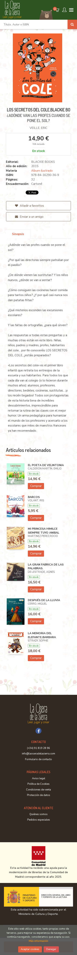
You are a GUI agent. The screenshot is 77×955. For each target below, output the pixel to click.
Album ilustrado (42, 171)
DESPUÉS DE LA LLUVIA (44, 600)
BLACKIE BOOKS (43, 162)
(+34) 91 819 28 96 (38, 748)
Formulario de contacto (38, 759)
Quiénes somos (38, 814)
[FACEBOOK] (38, 731)
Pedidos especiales (38, 820)
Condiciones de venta (38, 789)
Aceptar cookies (30, 949)
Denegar (51, 949)
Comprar (36, 486)
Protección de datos (38, 795)
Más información (38, 941)
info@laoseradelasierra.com (38, 753)
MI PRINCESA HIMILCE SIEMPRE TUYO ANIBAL (43, 531)
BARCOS (34, 497)
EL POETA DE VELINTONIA (46, 465)
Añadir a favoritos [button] (31, 206)
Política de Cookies (38, 784)
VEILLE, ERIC (38, 128)
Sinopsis (18, 234)
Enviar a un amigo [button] (31, 217)
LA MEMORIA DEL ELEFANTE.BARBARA (42, 635)
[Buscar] (72, 24)
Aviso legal (38, 778)
